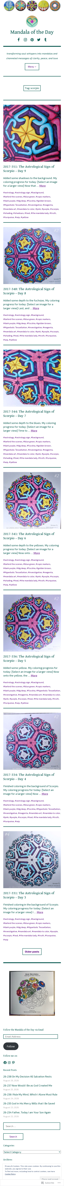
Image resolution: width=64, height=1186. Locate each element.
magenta (48, 205)
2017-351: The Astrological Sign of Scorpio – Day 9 (28, 169)
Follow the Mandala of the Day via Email (23, 1029)
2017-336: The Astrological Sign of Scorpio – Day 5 (28, 658)
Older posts (32, 951)
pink (39, 209)
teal (28, 213)
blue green (30, 196)
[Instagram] (9, 1062)
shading (8, 213)
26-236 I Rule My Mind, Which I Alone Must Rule (30, 1094)
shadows (19, 213)
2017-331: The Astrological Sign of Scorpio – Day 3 (28, 895)
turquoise (9, 217)
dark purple (10, 200)
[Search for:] (31, 1126)
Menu (31, 66)
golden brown (44, 200)
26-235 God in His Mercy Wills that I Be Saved (29, 1103)
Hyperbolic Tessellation (16, 205)
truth (53, 213)
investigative (35, 205)
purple (46, 209)
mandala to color (27, 209)
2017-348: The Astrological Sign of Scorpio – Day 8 (28, 291)
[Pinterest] (13, 1062)
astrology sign (23, 192)
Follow (11, 1046)
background (38, 192)
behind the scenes (13, 196)
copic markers (43, 196)
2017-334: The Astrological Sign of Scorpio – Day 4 (28, 777)
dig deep (22, 200)
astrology (9, 192)
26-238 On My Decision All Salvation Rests (27, 1076)
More (42, 185)
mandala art (10, 209)
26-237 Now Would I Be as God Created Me (27, 1085)
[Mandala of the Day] (32, 5)
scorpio (55, 209)
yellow (25, 217)
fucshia (31, 200)
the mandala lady (40, 213)
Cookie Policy (10, 1174)
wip (18, 217)
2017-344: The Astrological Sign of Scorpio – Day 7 (28, 414)
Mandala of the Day (32, 32)
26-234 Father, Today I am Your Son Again (27, 1112)
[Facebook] (5, 1062)
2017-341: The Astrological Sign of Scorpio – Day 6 (28, 536)
